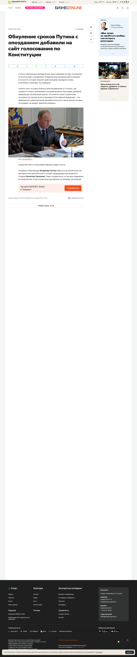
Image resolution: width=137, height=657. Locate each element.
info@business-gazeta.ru (108, 602)
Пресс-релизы (13, 605)
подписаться (73, 188)
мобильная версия (65, 631)
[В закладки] (91, 33)
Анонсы (36, 594)
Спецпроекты (63, 610)
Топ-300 (61, 617)
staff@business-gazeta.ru (109, 616)
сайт (69, 74)
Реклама (36, 610)
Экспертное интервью (70, 588)
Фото (35, 601)
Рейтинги (61, 601)
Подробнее (98, 652)
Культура (38, 588)
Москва (108, 2)
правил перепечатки (78, 647)
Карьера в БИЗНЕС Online (16, 614)
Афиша (10, 594)
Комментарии (46, 206)
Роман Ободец (115, 25)
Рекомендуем (105, 81)
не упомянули (44, 83)
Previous (101, 54)
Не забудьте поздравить (66, 598)
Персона (11, 598)
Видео (35, 598)
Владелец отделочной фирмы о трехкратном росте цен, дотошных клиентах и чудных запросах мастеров (113, 46)
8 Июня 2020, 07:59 (14, 29)
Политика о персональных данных (68, 640)
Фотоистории (37, 605)
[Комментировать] (91, 27)
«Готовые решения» (117, 27)
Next (126, 54)
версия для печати (77, 198)
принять (129, 652)
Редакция (12, 610)
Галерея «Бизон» (64, 614)
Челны (96, 2)
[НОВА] (35, 8)
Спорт (13, 588)
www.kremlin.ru (27, 159)
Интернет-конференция (66, 594)
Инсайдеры (62, 605)
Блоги (10, 601)
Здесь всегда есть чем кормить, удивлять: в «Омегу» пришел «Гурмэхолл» (114, 86)
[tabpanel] (114, 35)
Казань (10, 8)
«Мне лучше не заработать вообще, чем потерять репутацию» (113, 37)
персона (103, 20)
